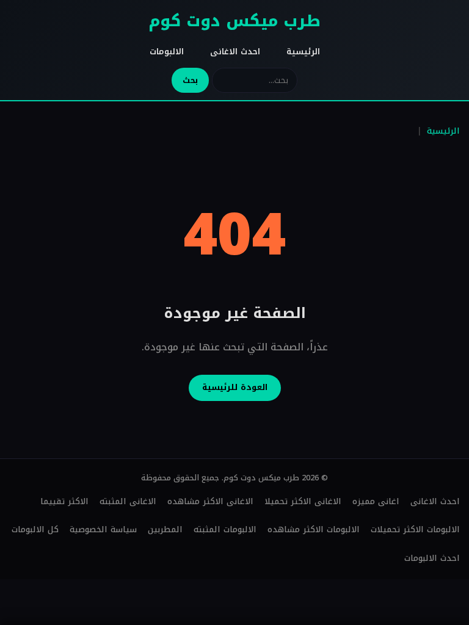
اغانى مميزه (375, 501)
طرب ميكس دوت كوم (234, 21)
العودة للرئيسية (234, 387)
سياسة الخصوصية (103, 529)
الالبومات (167, 51)
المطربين (165, 529)
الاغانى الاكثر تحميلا (302, 501)
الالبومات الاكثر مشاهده (313, 529)
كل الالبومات (35, 529)
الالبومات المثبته (225, 529)
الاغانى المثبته (128, 501)
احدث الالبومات (432, 558)
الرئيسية (303, 51)
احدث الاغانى (235, 51)
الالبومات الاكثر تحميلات (415, 529)
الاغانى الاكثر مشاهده (210, 501)
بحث (190, 80)
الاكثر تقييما (64, 501)
